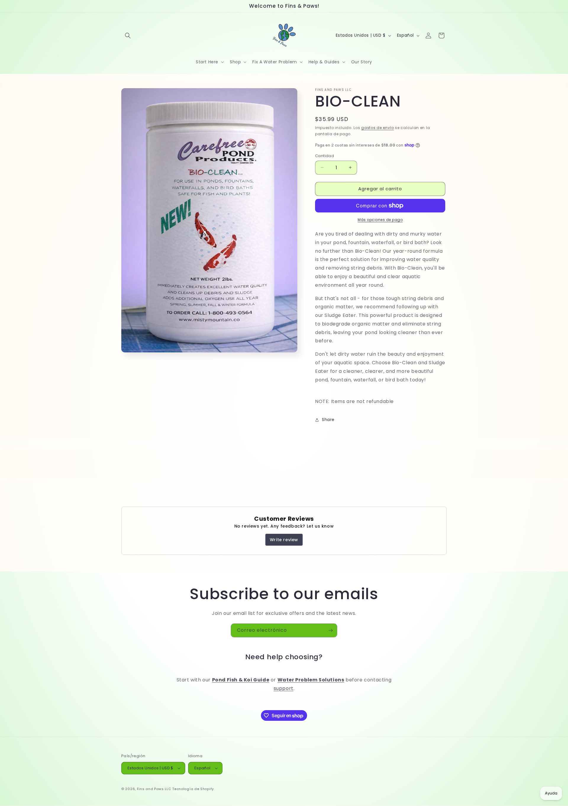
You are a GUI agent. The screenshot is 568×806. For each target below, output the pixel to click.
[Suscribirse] (330, 630)
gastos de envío (377, 127)
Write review (284, 540)
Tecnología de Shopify (193, 788)
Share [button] (328, 420)
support (283, 688)
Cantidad (324, 156)
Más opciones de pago (380, 219)
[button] (127, 35)
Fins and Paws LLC (154, 788)
